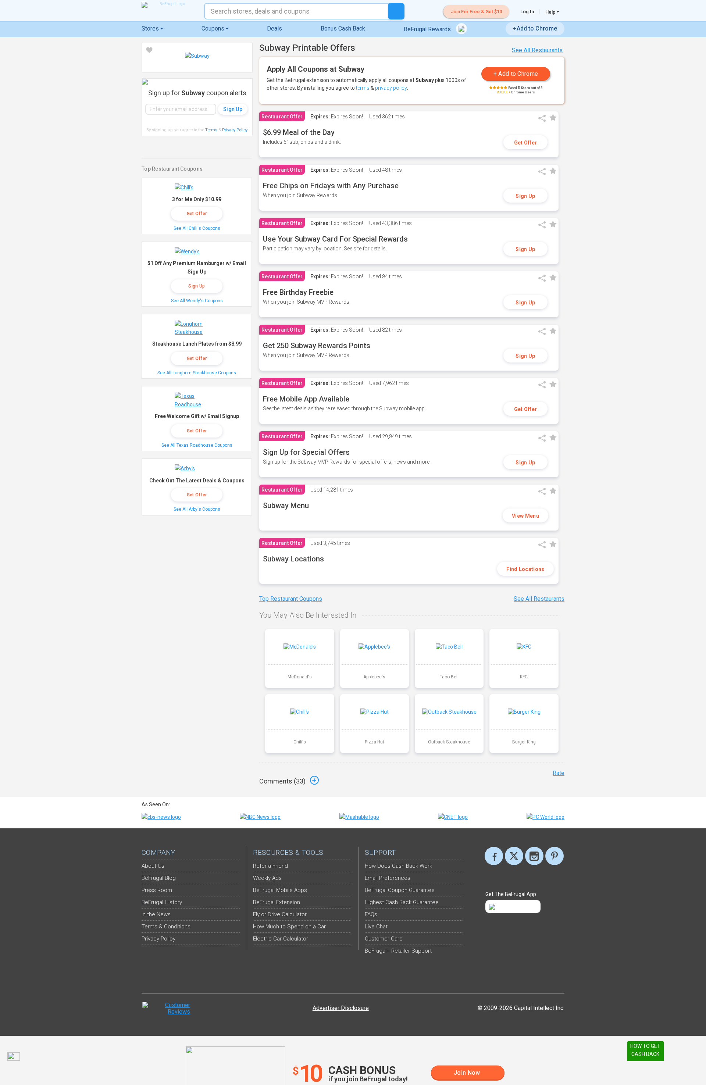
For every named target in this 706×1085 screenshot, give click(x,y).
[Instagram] (534, 856)
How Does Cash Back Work (398, 866)
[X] (514, 856)
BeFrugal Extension (276, 902)
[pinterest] (554, 856)
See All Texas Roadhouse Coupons (196, 445)
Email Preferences (387, 878)
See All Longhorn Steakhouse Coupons (196, 372)
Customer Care (384, 938)
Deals (274, 28)
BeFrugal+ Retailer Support (398, 950)
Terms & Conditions (166, 926)
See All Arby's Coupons (197, 509)
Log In (527, 11)
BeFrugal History (162, 902)
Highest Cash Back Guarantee (402, 902)
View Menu (525, 516)
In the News (156, 914)
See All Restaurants (537, 50)
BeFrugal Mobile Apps (280, 890)
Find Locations (525, 569)
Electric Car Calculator (280, 938)
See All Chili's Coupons (197, 228)
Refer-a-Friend (270, 866)
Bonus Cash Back (343, 28)
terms (363, 88)
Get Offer (525, 143)
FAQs (371, 914)
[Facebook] (494, 856)
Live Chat (376, 926)
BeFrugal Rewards (428, 29)
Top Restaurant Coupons (290, 598)
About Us (153, 866)
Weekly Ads (267, 878)
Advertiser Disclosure (341, 1007)
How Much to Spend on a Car (289, 926)
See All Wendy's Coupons (197, 300)
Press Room (157, 890)
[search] (396, 11)
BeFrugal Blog (159, 878)
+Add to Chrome (535, 28)
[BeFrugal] (169, 5)
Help (551, 11)
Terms (211, 130)
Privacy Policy (235, 130)
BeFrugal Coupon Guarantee (400, 890)
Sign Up (525, 196)
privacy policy (391, 88)
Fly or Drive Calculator (280, 914)
